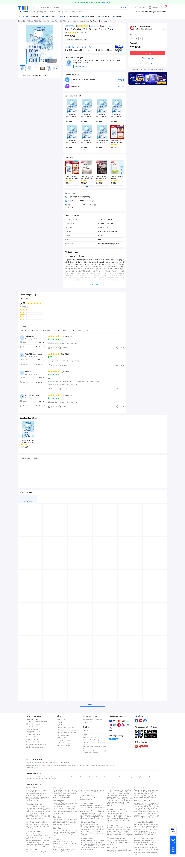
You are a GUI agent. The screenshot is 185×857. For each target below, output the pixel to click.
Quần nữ (66, 790)
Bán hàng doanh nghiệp (64, 743)
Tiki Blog (59, 722)
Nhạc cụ (94, 833)
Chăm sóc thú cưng (86, 840)
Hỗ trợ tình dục (41, 844)
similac (143, 777)
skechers (89, 777)
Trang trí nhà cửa (85, 824)
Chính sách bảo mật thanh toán (66, 727)
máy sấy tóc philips (147, 842)
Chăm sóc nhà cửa (37, 818)
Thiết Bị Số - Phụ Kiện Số (116, 809)
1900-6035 (34, 720)
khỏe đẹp (60, 12)
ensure (64, 777)
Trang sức (83, 805)
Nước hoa (33, 844)
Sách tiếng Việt (111, 850)
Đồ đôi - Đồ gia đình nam (67, 808)
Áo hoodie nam (61, 806)
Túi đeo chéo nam (64, 849)
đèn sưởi (143, 840)
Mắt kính (97, 798)
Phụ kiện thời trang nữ (86, 798)
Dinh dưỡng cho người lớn (37, 797)
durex (69, 777)
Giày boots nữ (60, 823)
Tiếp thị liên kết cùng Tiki (64, 740)
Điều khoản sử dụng (63, 735)
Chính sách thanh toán (89, 737)
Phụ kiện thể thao (146, 806)
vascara (28, 777)
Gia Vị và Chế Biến (89, 844)
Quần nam (65, 803)
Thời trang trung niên (63, 797)
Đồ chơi (45, 790)
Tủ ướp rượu (153, 797)
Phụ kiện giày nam (62, 834)
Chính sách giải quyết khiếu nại (66, 732)
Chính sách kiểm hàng (33, 734)
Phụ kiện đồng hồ (89, 807)
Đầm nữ (60, 790)
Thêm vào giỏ (147, 58)
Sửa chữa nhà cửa (89, 826)
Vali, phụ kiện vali (99, 792)
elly (80, 777)
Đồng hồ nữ (90, 805)
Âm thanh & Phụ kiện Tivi (141, 790)
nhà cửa (67, 12)
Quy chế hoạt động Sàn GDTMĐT (93, 720)
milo (83, 777)
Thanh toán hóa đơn (113, 828)
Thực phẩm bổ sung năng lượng (146, 816)
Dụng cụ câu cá (143, 810)
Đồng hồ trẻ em (100, 807)
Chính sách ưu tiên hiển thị (91, 740)
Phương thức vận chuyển (33, 732)
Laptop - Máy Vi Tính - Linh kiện (92, 811)
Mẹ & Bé (118, 797)
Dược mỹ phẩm (43, 846)
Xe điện (125, 840)
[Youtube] (140, 720)
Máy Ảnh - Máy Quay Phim (144, 822)
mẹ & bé (52, 12)
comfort (148, 777)
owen (59, 777)
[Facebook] (136, 720)
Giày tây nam (66, 830)
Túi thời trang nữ (59, 839)
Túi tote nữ (64, 843)
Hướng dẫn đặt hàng (32, 729)
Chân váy (66, 793)
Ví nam (55, 849)
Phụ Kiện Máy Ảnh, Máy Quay (143, 824)
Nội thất (89, 828)
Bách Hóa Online (86, 838)
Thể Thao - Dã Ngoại (142, 801)
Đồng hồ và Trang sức (88, 803)
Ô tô (117, 842)
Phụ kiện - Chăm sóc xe (114, 840)
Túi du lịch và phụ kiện (91, 790)
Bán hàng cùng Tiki (89, 722)
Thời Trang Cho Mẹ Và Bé (34, 790)
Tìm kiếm (123, 7)
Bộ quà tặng (89, 849)
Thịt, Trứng (35, 806)
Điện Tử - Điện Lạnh (141, 788)
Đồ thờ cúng (87, 833)
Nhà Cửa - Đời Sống (87, 822)
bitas (154, 777)
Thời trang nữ (58, 788)
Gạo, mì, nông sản (36, 811)
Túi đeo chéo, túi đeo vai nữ (61, 841)
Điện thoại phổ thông (36, 826)
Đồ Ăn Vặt (87, 846)
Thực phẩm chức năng (36, 835)
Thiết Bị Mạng (90, 817)
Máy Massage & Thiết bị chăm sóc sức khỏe (38, 838)
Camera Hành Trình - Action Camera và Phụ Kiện (146, 827)
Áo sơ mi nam (65, 805)
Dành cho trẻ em (35, 815)
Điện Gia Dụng (31, 849)
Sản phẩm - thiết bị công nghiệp (119, 801)
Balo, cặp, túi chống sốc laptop (92, 791)
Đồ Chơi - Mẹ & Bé (33, 788)
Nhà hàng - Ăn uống (117, 831)
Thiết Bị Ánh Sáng (146, 826)
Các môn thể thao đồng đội (146, 811)
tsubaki (53, 778)
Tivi (138, 795)
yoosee (133, 777)
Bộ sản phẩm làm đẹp (37, 845)
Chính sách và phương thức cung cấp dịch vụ (94, 743)
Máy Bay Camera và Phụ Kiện (145, 834)
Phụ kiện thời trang (87, 795)
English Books (117, 852)
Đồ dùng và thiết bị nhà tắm (92, 829)
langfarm (35, 778)
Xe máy (112, 842)
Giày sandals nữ (64, 821)
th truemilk (47, 777)
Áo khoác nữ (67, 792)
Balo (81, 790)
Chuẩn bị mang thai (36, 800)
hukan (41, 778)
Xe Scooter (123, 842)
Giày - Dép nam (59, 828)
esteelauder (39, 777)
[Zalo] (145, 720)
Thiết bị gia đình (43, 852)
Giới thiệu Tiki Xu (62, 737)
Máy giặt (140, 793)
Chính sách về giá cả (89, 730)
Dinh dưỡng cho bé (36, 795)
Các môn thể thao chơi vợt (146, 812)
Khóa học (123, 828)
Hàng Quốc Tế (112, 788)
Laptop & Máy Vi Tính (121, 800)
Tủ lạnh (140, 792)
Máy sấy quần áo (143, 797)
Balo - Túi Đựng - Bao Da (145, 829)
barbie (54, 777)
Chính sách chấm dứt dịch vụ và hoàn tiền (94, 747)
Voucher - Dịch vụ (113, 825)
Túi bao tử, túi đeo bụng (69, 851)
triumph (99, 777)
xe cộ (46, 12)
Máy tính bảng (34, 828)
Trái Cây (28, 806)
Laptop (97, 818)
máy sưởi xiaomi (148, 847)
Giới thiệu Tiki (61, 720)
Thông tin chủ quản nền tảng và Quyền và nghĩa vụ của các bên (95, 751)
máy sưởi (137, 840)
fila (49, 778)
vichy (45, 778)
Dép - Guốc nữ (66, 819)
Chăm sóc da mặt (31, 834)
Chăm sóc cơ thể (35, 837)
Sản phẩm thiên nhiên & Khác (37, 839)
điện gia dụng (38, 12)
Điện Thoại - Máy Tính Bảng (36, 822)
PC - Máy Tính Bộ (88, 818)
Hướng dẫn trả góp (32, 739)
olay (138, 777)
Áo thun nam (57, 803)
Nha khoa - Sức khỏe (118, 833)
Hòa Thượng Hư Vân (111, 26)
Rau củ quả (32, 808)
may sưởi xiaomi (144, 846)
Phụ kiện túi (72, 843)
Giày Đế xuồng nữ (65, 824)
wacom (122, 777)
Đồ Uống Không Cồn (91, 847)
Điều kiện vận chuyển (63, 745)
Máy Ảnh (150, 835)
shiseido (29, 778)
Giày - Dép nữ (58, 817)
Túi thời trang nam (60, 847)
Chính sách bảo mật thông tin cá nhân (68, 730)
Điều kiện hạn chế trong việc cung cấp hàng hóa (94, 734)
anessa (128, 777)
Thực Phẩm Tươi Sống (34, 804)
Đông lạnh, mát (39, 810)
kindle (111, 777)
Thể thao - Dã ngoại (116, 793)
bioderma (75, 777)
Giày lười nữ (69, 823)
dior (33, 777)
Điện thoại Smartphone (33, 824)
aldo (94, 777)
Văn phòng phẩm (122, 850)
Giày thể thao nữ (149, 815)
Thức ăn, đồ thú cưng (36, 817)
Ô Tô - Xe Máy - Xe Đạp (116, 838)
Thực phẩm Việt (42, 808)
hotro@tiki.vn (42, 744)
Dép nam (63, 832)
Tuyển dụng (60, 725)
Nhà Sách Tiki (112, 848)
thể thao (79, 12)
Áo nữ (55, 790)
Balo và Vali (84, 788)
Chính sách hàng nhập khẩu (34, 742)
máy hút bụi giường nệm (145, 848)
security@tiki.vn (41, 747)
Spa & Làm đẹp (120, 829)
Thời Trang (123, 790)
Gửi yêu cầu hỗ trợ (31, 726)
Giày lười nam (57, 830)
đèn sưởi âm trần (143, 852)
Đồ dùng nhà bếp (31, 852)
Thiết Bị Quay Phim (145, 833)
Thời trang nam (58, 801)
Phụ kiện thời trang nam (91, 798)
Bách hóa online (116, 799)
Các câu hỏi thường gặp (33, 724)
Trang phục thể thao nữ (141, 803)
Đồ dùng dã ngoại (146, 805)
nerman (116, 777)
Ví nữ (72, 841)
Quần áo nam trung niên (64, 811)
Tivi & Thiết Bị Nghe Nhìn (118, 803)
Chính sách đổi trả (31, 737)
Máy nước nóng (145, 795)
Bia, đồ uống (33, 813)
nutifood (105, 777)
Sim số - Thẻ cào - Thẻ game (123, 835)
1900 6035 (34, 768)
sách (73, 12)
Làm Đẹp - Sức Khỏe (33, 831)
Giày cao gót (57, 819)
